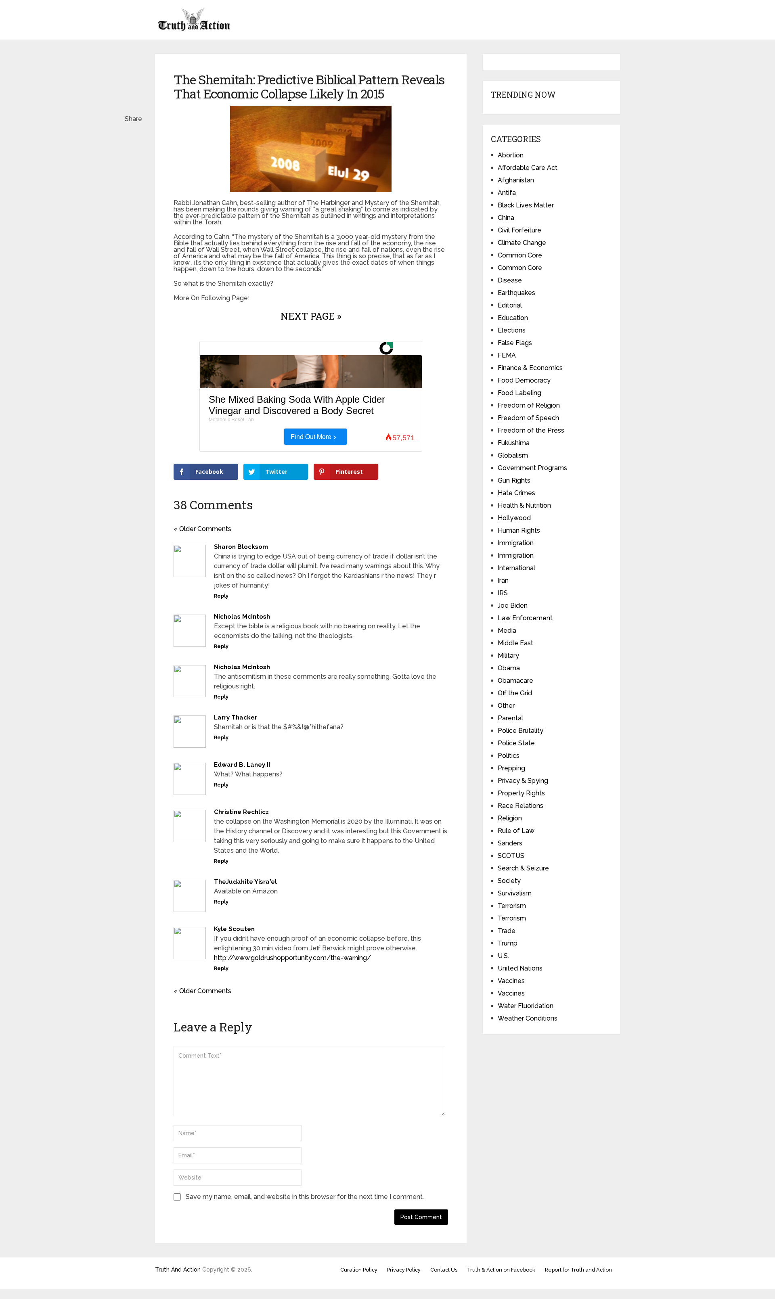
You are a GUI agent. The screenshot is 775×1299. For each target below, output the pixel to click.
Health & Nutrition (524, 505)
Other (506, 705)
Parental (510, 718)
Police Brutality (520, 730)
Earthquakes (516, 293)
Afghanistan (516, 180)
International (516, 568)
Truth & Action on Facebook (501, 1270)
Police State (516, 743)
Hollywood (514, 518)
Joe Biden (513, 605)
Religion (510, 818)
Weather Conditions (527, 1018)
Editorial (510, 305)
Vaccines (511, 981)
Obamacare (515, 680)
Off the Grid (515, 693)
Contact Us (443, 1270)
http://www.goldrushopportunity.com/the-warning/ (292, 958)
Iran (503, 580)
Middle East (515, 643)
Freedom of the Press (531, 430)
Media (507, 630)
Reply (221, 596)
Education (513, 318)
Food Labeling (519, 393)
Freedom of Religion (529, 405)
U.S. (503, 956)
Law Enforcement (525, 618)
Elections (512, 330)
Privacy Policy (404, 1270)
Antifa (507, 193)
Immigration (516, 543)
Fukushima (514, 443)
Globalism (513, 455)
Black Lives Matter (526, 205)
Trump (507, 943)
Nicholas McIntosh (242, 616)
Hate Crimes (516, 493)
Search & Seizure (523, 868)
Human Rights (519, 530)
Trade (506, 931)
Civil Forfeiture (519, 230)
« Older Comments (202, 529)
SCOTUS (511, 856)
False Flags (515, 343)
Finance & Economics (530, 368)
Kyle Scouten (234, 929)
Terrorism (512, 906)
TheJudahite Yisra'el (245, 881)
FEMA (507, 355)
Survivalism (515, 893)
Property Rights (521, 793)
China (506, 218)
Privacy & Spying (523, 780)
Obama (509, 668)
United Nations (520, 968)
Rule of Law (516, 831)
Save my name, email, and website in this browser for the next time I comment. (305, 1197)
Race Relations (520, 806)
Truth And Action (178, 1269)
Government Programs (532, 468)
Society (509, 881)
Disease (510, 280)
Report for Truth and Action (578, 1270)
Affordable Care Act (527, 168)
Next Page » (311, 316)
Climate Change (522, 243)
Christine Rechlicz (241, 812)
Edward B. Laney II (242, 764)
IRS (503, 593)
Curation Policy (358, 1270)
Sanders (510, 843)
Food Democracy (524, 380)
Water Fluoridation (525, 1006)
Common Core (520, 255)
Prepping (511, 768)
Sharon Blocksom (241, 546)
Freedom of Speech (528, 418)
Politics (508, 755)
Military (508, 655)
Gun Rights (514, 480)
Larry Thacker (235, 717)
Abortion (511, 155)
